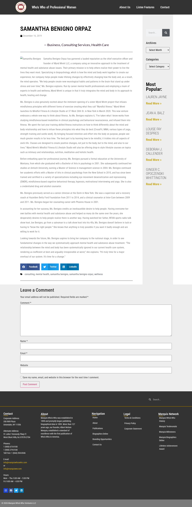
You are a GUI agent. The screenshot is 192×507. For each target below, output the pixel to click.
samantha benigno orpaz (81, 274)
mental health (42, 274)
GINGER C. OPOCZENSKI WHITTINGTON (156, 174)
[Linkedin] (21, 490)
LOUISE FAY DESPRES (153, 131)
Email (23, 353)
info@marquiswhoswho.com (15, 462)
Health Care (100, 45)
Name (24, 341)
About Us (124, 7)
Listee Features (145, 7)
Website (24, 365)
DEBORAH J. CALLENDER (154, 151)
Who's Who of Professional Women (54, 7)
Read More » (153, 103)
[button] (30, 266)
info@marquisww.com (12, 469)
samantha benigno (59, 274)
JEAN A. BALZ (155, 113)
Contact (165, 7)
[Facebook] (11, 490)
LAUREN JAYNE (156, 97)
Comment (25, 303)
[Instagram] (5, 490)
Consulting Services (76, 45)
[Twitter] (16, 490)
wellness (98, 274)
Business (53, 45)
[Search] (166, 32)
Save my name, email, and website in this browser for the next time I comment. (61, 377)
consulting (30, 274)
